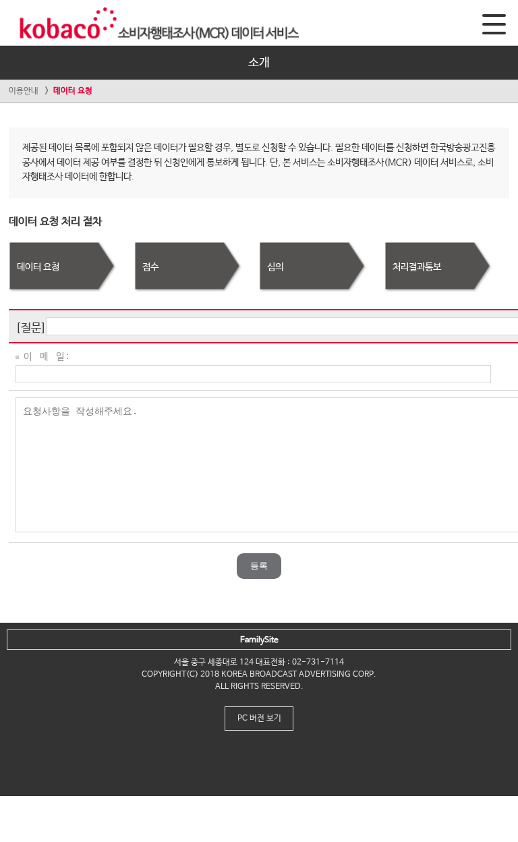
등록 (259, 566)
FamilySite (259, 640)
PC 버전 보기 (259, 718)
